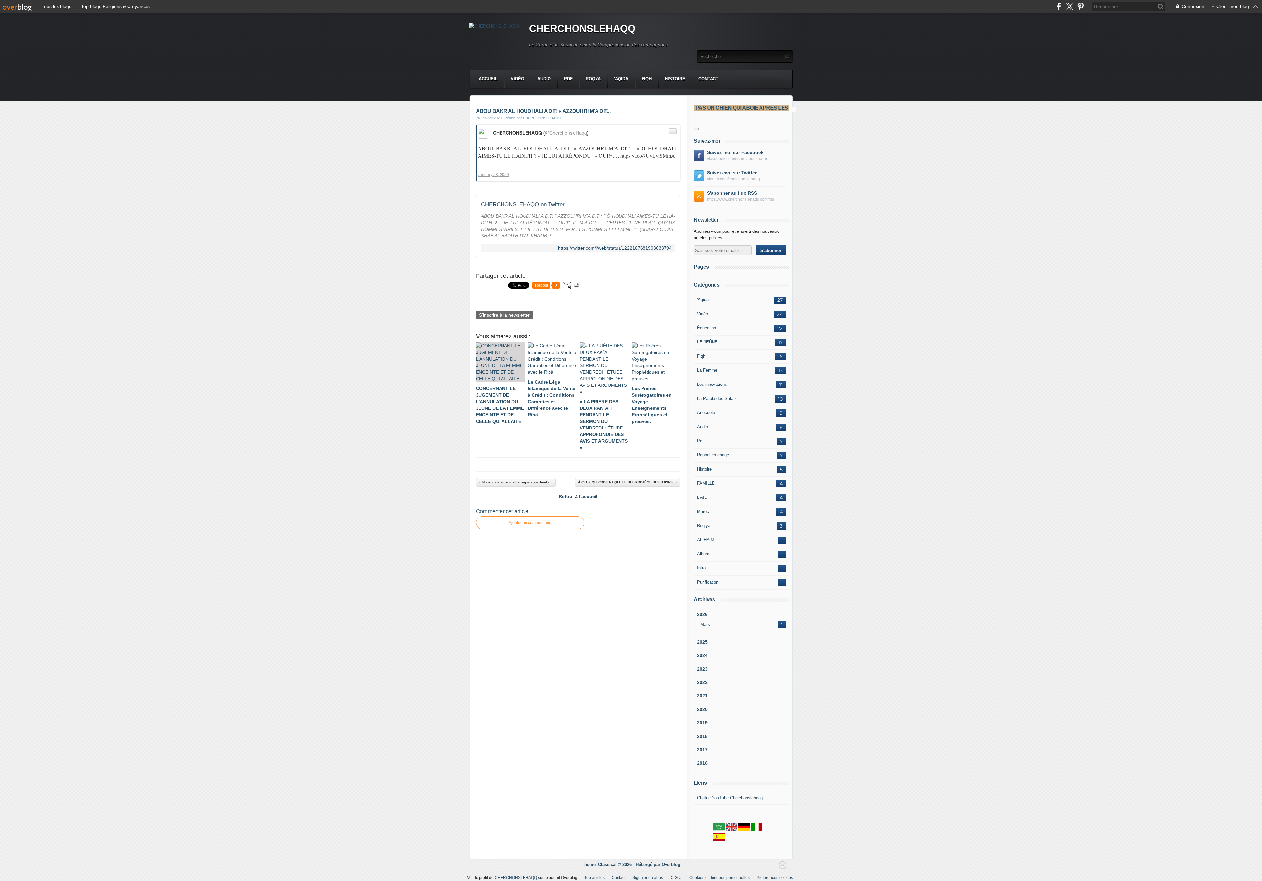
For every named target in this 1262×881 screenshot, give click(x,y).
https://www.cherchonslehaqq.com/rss (740, 199)
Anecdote (706, 412)
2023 (702, 669)
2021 (702, 695)
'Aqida (621, 79)
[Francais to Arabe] (719, 829)
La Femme (707, 370)
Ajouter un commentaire (530, 522)
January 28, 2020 (493, 174)
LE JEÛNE (707, 342)
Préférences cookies (775, 877)
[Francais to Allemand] (744, 829)
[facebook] (1059, 6)
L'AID (702, 497)
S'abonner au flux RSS (732, 193)
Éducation (706, 327)
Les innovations (712, 384)
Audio (544, 79)
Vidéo (517, 79)
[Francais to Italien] (756, 829)
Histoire (675, 79)
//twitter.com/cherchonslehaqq (733, 179)
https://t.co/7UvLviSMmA (647, 155)
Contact (708, 79)
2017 (702, 749)
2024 (702, 655)
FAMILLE (706, 483)
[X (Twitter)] (1069, 6)
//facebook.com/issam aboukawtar (737, 158)
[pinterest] (1080, 6)
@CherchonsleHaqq (566, 132)
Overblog (671, 864)
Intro (701, 567)
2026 (702, 614)
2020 (702, 709)
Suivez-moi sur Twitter (732, 172)
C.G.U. (677, 877)
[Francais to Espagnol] (719, 839)
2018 (702, 736)
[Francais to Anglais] (731, 829)
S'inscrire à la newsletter (504, 315)
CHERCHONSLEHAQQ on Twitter (523, 204)
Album (703, 553)
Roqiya (703, 525)
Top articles (594, 877)
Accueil (488, 79)
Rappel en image (713, 454)
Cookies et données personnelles (719, 877)
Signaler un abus (648, 877)
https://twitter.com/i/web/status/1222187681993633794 (615, 248)
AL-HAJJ (705, 539)
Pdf (568, 79)
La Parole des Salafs (717, 398)
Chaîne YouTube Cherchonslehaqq (730, 797)
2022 (702, 682)
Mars (705, 624)
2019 (702, 722)
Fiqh (647, 79)
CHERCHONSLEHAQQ (582, 28)
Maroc (703, 511)
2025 (702, 642)
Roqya (593, 79)
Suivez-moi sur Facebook (735, 152)
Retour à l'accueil (578, 496)
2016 (702, 763)
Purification (707, 582)
